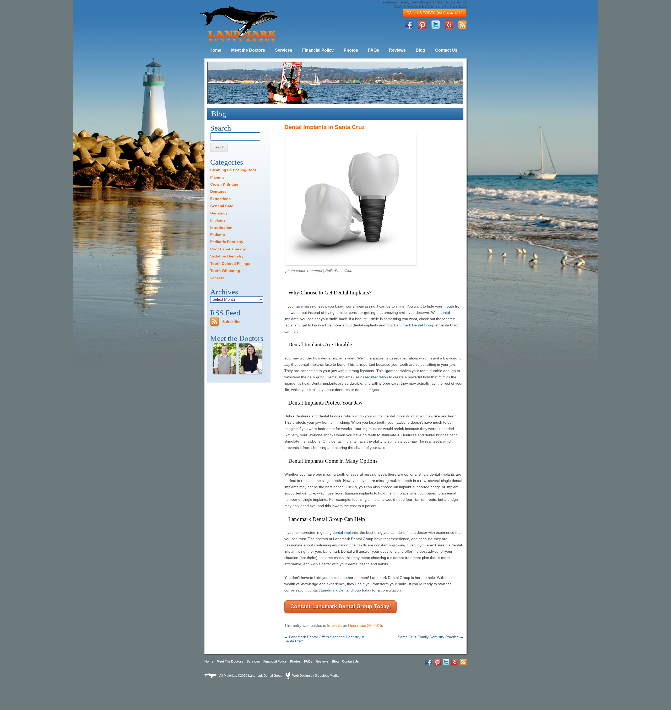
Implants (334, 625)
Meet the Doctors (248, 50)
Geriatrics (219, 213)
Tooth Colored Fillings (230, 263)
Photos (351, 50)
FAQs (373, 50)
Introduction (221, 227)
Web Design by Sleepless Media (315, 675)
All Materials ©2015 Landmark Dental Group (251, 675)
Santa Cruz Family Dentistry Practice (430, 637)
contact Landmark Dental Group (334, 590)
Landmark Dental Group (414, 325)
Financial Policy (318, 50)
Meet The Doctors (230, 661)
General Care (221, 206)
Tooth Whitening (225, 270)
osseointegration (374, 377)
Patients (217, 235)
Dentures (218, 191)
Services (283, 50)
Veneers (217, 278)
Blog (420, 50)
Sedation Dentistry (226, 256)
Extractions (220, 199)
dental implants (345, 532)
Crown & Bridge (224, 184)
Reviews (397, 50)
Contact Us (446, 50)
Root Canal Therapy (228, 249)
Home (215, 50)
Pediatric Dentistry (226, 242)
